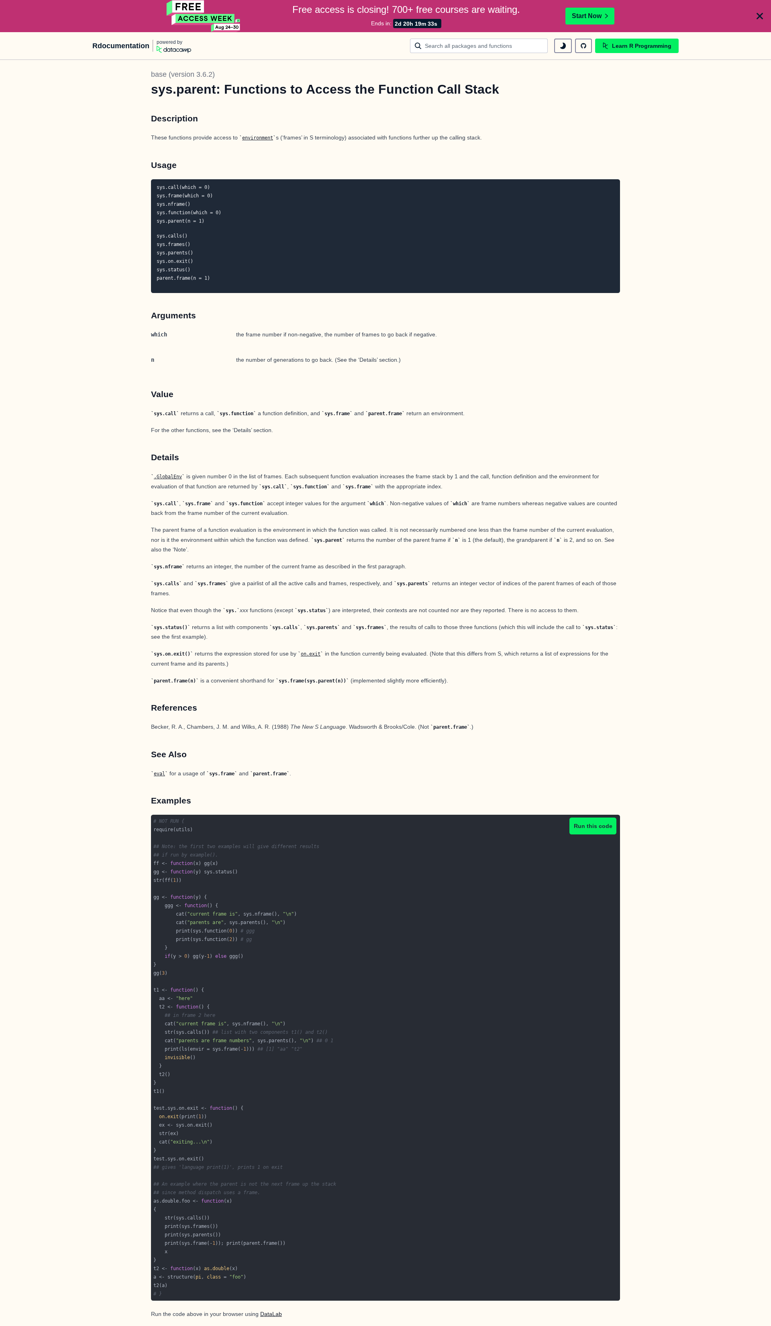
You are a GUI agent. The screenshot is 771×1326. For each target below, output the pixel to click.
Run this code (593, 826)
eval (159, 774)
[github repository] (583, 46)
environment (257, 138)
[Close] (760, 16)
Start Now (587, 15)
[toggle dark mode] (563, 46)
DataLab (271, 1314)
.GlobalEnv (168, 477)
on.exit (310, 654)
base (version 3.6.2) (183, 74)
